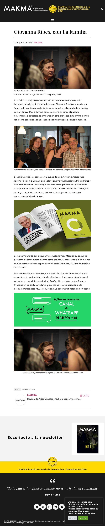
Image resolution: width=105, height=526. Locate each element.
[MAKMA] (21, 400)
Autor (17, 389)
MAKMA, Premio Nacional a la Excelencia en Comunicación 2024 (74, 9)
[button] (102, 9)
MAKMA (38, 42)
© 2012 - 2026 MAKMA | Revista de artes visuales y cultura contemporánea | (33, 521)
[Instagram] (87, 395)
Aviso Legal (20, 523)
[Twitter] (84, 395)
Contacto (29, 523)
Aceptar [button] (83, 518)
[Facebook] (81, 395)
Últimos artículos (28, 389)
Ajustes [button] (72, 518)
